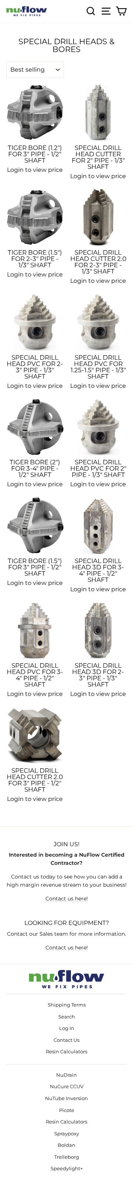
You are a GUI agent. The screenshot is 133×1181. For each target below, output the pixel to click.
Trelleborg (66, 1157)
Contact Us (66, 1040)
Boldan (66, 1145)
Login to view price (35, 169)
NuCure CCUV (66, 1086)
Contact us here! (66, 899)
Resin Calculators (66, 1051)
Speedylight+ (67, 1168)
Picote (66, 1110)
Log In (66, 1028)
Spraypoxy (66, 1133)
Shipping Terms (67, 1005)
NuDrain (66, 1075)
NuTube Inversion (66, 1098)
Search (66, 1017)
